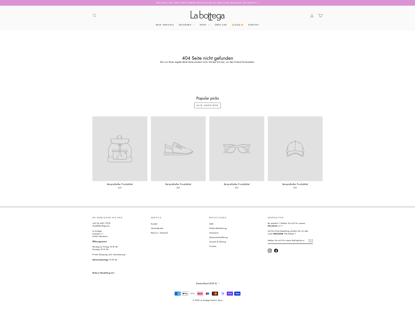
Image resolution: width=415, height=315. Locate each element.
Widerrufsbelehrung (218, 228)
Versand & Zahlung (217, 241)
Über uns (221, 24)
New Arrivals (165, 24)
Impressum (214, 232)
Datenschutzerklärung (218, 237)
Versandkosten (157, 228)
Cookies (212, 246)
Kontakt (253, 24)
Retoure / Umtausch (159, 232)
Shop (204, 24)
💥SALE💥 (237, 24)
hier (223, 62)
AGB (211, 223)
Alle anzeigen (208, 105)
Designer (185, 24)
